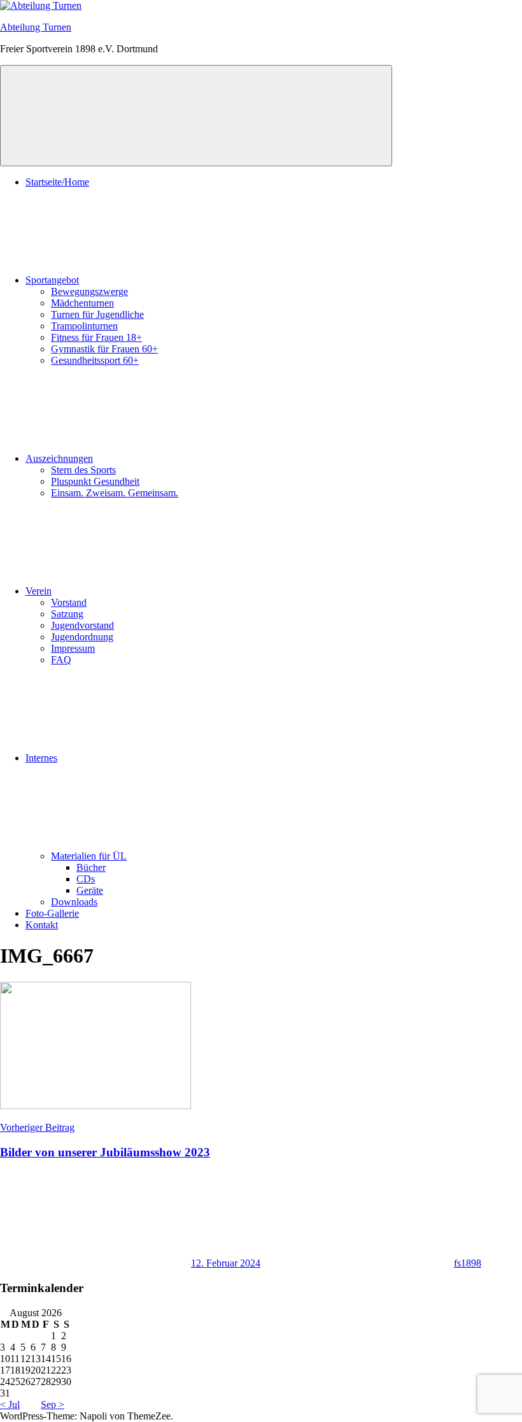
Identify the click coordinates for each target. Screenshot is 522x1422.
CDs (85, 878)
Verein (38, 590)
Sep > (52, 1404)
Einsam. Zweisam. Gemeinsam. (114, 492)
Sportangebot (52, 280)
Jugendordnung (82, 636)
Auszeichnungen (59, 458)
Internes (41, 757)
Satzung (67, 613)
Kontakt (41, 924)
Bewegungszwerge (89, 291)
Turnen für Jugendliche (97, 314)
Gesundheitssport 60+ (95, 360)
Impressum (73, 648)
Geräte (89, 890)
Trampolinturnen (84, 325)
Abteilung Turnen (35, 27)
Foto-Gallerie (52, 913)
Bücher (91, 867)
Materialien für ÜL (89, 856)
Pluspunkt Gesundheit (95, 481)
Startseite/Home (57, 181)
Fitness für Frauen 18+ (96, 337)
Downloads (74, 901)
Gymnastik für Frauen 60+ (104, 348)
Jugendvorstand (82, 625)
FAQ (61, 659)
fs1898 (467, 1263)
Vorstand (69, 602)
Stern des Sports (83, 469)
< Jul (10, 1404)
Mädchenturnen (82, 303)
